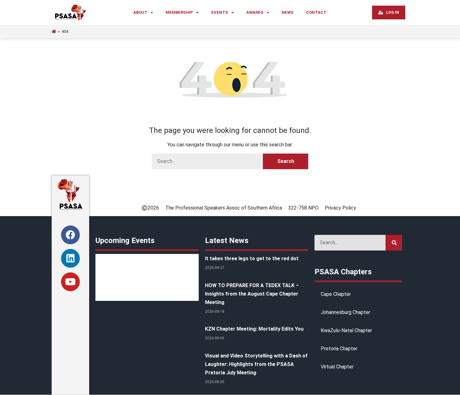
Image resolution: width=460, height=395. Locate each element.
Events (219, 12)
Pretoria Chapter (339, 349)
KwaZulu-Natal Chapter (346, 330)
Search (285, 161)
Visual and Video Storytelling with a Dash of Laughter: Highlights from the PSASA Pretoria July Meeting (256, 364)
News (288, 12)
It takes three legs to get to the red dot (252, 258)
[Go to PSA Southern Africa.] (54, 31)
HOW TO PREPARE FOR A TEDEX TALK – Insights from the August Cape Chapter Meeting (252, 293)
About (140, 12)
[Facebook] (70, 234)
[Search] (394, 243)
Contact (316, 12)
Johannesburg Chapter (345, 312)
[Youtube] (70, 281)
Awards (254, 12)
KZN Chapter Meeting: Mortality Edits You (254, 329)
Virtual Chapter (337, 367)
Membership (179, 12)
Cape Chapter (336, 294)
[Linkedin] (70, 258)
